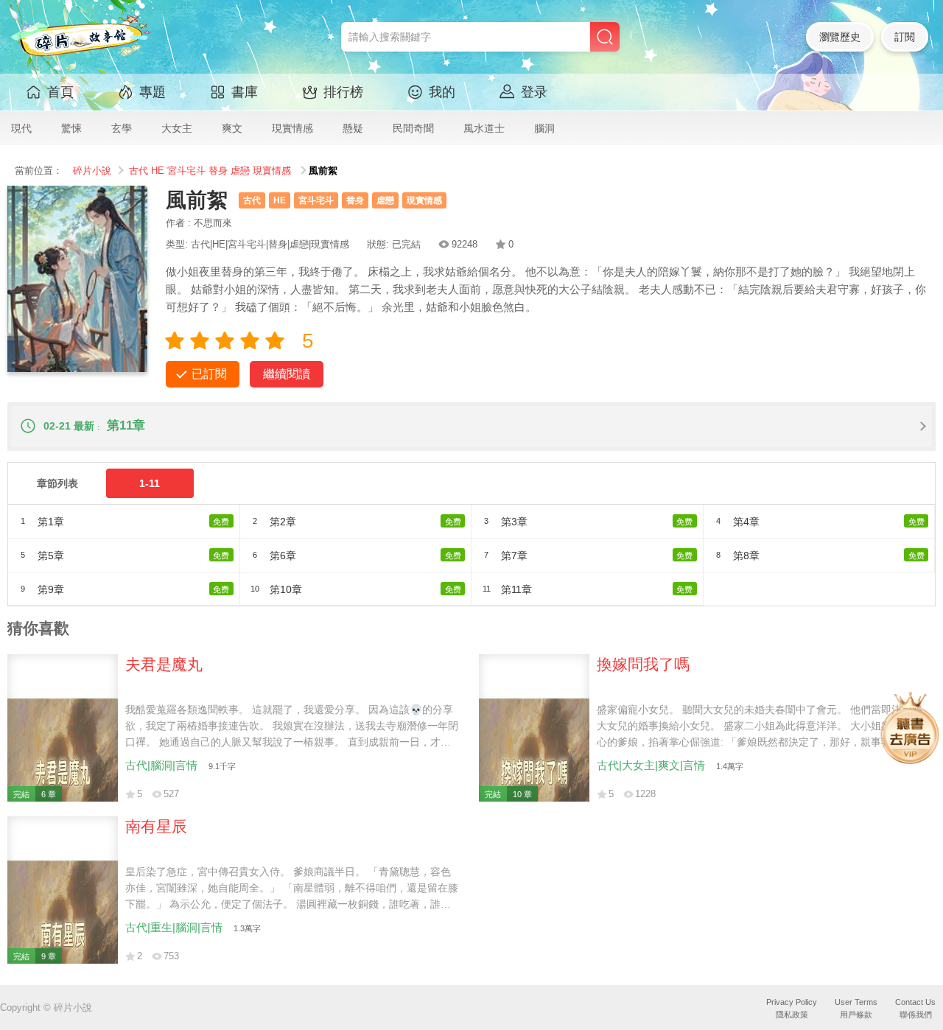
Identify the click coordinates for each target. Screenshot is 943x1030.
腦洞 (544, 128)
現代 (21, 128)
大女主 (176, 128)
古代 (138, 171)
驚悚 (71, 128)
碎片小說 (92, 171)
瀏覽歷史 (839, 37)
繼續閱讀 (286, 374)
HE (157, 171)
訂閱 (904, 37)
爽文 (232, 128)
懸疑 (353, 128)
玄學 (121, 128)
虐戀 (240, 171)
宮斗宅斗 (186, 171)
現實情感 (292, 128)
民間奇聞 (413, 128)
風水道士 (484, 128)
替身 (218, 171)
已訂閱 (209, 374)
